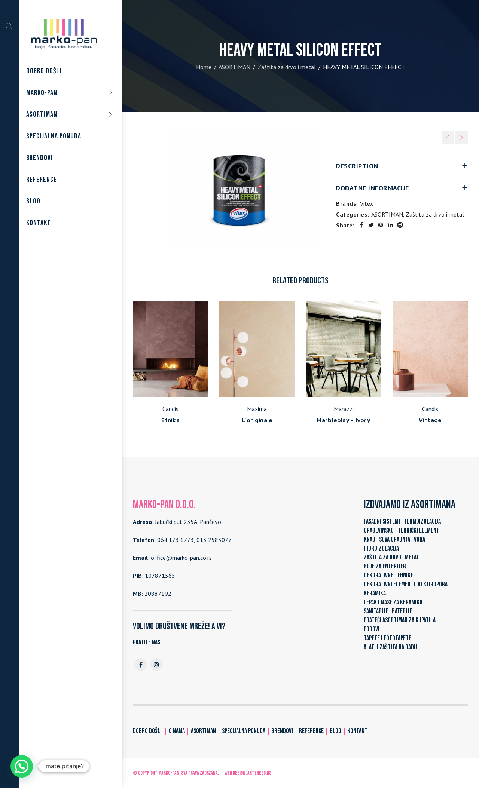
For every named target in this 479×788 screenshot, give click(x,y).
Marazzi (344, 409)
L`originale (257, 420)
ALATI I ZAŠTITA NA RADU (390, 647)
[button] (21, 766)
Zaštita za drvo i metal (286, 67)
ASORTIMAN (234, 67)
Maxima (257, 409)
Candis (170, 409)
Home (203, 67)
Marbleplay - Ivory (343, 420)
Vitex (366, 203)
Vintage (430, 420)
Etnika (170, 420)
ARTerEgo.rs (259, 773)
